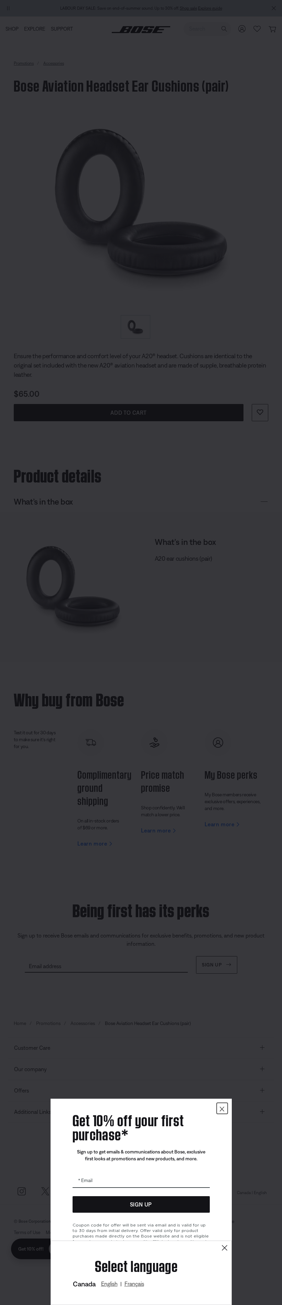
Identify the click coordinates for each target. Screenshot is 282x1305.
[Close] (224, 1248)
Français (134, 1284)
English (109, 1284)
